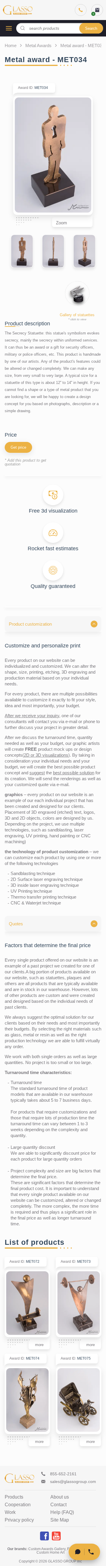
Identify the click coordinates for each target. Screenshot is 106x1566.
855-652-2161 (63, 1474)
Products (14, 1497)
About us (59, 1497)
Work (10, 1512)
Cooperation (18, 1504)
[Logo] (17, 10)
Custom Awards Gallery (46, 1549)
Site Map (59, 1520)
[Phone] (81, 10)
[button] (53, 624)
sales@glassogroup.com (73, 1481)
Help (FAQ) (62, 1512)
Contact (58, 1504)
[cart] (97, 10)
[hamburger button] (9, 28)
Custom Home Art (50, 1552)
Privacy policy (19, 1520)
